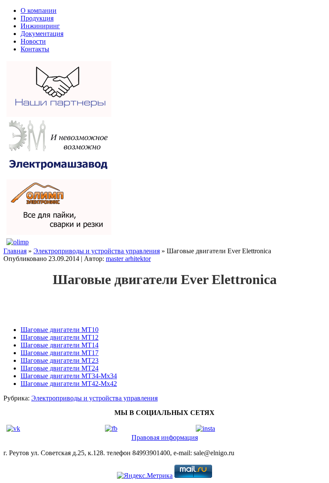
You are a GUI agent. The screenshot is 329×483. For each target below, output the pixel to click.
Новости (33, 41)
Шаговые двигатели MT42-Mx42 (69, 383)
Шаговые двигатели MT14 (60, 345)
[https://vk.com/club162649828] (13, 428)
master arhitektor (128, 258)
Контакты (35, 49)
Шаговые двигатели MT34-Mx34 (69, 375)
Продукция (37, 18)
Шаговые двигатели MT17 (60, 352)
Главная (15, 251)
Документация (42, 33)
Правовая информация (165, 437)
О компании (39, 10)
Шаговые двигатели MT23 (60, 360)
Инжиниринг (40, 26)
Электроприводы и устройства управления (96, 251)
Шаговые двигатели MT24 (60, 368)
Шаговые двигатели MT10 (60, 329)
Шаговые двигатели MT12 (60, 337)
